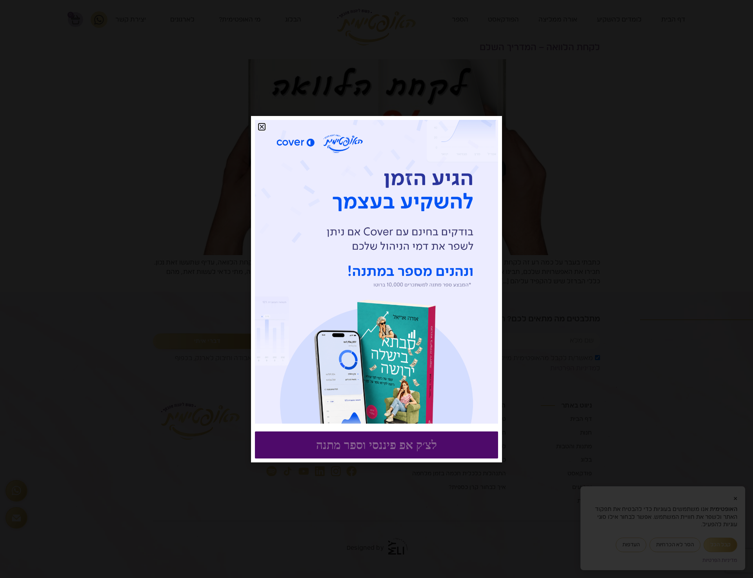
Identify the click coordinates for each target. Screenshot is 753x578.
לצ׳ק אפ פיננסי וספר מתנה (376, 444)
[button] (262, 127)
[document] (376, 289)
